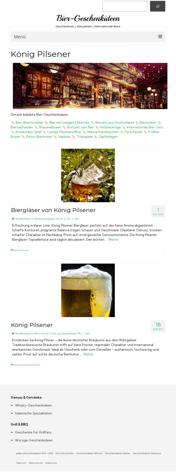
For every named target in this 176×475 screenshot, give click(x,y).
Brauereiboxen (50, 127)
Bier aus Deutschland (64, 333)
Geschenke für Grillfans (33, 432)
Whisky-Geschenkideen (33, 405)
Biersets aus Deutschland (114, 122)
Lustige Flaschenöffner (64, 132)
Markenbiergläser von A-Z (50, 218)
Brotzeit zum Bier (80, 127)
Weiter (113, 240)
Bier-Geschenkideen (88, 18)
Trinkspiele (84, 137)
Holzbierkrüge (110, 127)
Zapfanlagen (108, 137)
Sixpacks (64, 137)
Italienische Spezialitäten (33, 413)
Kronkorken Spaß (28, 132)
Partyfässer (134, 132)
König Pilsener (21, 250)
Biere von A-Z (43, 333)
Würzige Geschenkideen (34, 440)
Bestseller (18, 365)
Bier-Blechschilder (30, 122)
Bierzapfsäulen (22, 127)
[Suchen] (157, 6)
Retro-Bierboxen (39, 137)
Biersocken (148, 122)
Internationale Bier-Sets (145, 127)
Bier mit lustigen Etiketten (69, 122)
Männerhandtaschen (103, 132)
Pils (68, 218)
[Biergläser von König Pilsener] (88, 175)
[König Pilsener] (88, 290)
